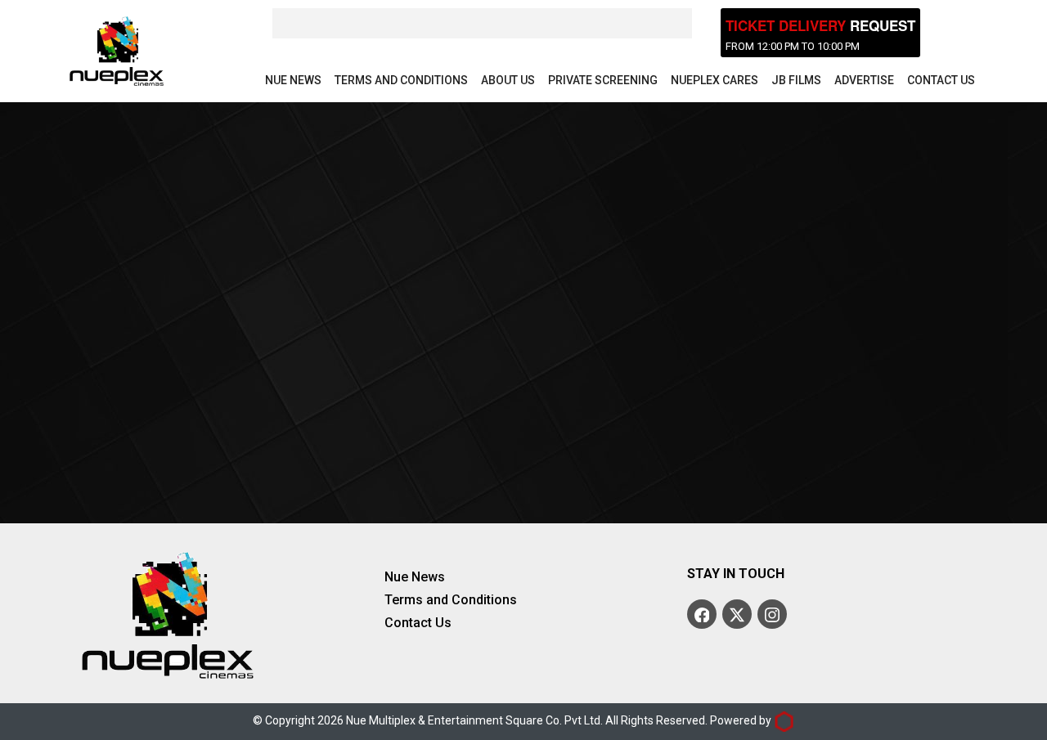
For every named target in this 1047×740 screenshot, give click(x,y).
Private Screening (603, 80)
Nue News (293, 80)
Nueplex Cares (714, 80)
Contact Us (941, 80)
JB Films (796, 80)
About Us (508, 80)
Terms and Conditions (401, 80)
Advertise (864, 80)
